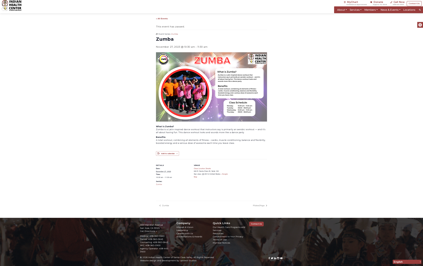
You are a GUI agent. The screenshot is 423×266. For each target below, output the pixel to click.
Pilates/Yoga (259, 206)
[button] (420, 25)
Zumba (159, 184)
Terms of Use (220, 239)
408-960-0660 (157, 236)
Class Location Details (202, 168)
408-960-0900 (153, 245)
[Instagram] (278, 258)
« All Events (162, 19)
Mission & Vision (184, 227)
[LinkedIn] (275, 258)
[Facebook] (269, 258)
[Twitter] (272, 258)
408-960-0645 (155, 239)
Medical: (144, 236)
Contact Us (414, 4)
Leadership (182, 230)
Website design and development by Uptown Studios (168, 260)
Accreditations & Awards (189, 236)
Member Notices (221, 243)
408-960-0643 (160, 242)
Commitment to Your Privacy (228, 236)
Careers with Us (184, 233)
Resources (218, 233)
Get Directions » (148, 231)
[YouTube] (281, 258)
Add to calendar (168, 154)
